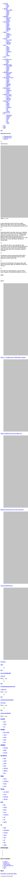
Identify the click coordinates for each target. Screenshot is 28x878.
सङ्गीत (7, 24)
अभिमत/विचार (9, 115)
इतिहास (7, 49)
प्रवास (7, 50)
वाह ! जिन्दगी (9, 40)
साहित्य (7, 25)
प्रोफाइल (5, 38)
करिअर (7, 12)
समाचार (7, 117)
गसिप (7, 31)
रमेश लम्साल (3, 702)
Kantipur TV (6, 862)
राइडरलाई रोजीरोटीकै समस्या (7, 585)
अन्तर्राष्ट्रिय (8, 51)
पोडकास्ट (8, 20)
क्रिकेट (7, 36)
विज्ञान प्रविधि (9, 10)
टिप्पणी (7, 6)
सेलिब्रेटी (8, 29)
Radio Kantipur (6, 864)
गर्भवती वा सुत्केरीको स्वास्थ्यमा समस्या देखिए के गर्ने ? (11, 433)
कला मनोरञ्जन (6, 21)
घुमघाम (7, 14)
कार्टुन (7, 119)
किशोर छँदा (8, 42)
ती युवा (7, 41)
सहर (7, 53)
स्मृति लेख (8, 44)
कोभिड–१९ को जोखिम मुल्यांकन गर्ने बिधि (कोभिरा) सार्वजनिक (13, 357)
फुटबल (7, 37)
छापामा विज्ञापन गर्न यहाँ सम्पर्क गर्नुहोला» (9, 873)
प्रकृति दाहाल (3, 689)
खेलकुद (5, 32)
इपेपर (7, 121)
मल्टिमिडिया (5, 16)
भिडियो (7, 19)
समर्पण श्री (3, 676)
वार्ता (7, 7)
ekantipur (5, 861)
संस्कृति (7, 47)
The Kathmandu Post (8, 865)
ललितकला (8, 28)
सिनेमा (7, 23)
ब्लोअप (4, 57)
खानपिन (8, 55)
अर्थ (7, 54)
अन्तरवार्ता (8, 116)
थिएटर (7, 27)
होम (4, 125)
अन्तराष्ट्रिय (8, 34)
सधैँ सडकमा (3, 661)
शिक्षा (7, 46)
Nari (4, 868)
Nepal (4, 866)
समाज (4, 45)
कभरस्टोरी (5, 3)
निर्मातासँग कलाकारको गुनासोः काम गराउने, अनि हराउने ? (12, 509)
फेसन (7, 15)
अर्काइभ (7, 123)
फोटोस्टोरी (8, 18)
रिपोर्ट (7, 5)
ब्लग (7, 120)
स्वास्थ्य (7, 11)
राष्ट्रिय (7, 33)
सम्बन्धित (2, 664)
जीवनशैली (5, 8)
